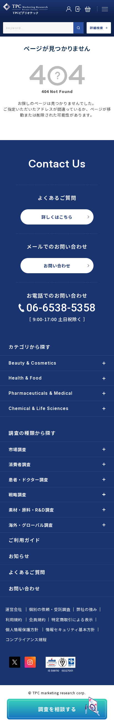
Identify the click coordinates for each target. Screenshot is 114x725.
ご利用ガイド (24, 539)
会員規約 (37, 619)
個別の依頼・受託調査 (50, 609)
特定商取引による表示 (72, 619)
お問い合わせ (57, 265)
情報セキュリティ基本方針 (70, 629)
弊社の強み (86, 609)
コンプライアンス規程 (26, 639)
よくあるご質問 (27, 572)
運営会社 (14, 609)
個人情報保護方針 (22, 629)
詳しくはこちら (57, 217)
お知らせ (19, 556)
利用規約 (14, 619)
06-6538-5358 (61, 307)
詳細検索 (96, 27)
